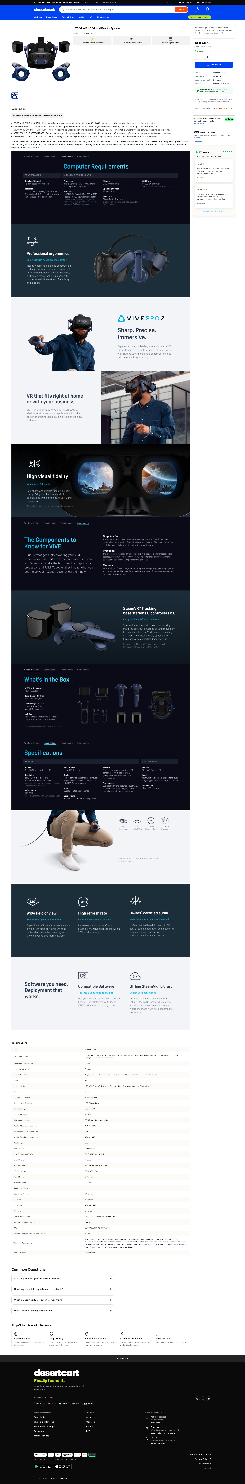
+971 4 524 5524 (158, 1443)
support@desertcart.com (163, 1433)
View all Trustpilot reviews (214, 211)
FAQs (207, 1468)
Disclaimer (204, 1463)
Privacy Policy (203, 1459)
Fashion (81, 17)
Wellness (38, 17)
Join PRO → (199, 141)
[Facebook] (208, 1398)
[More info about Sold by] (225, 72)
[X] (203, 1398)
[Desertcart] (44, 9)
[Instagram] (197, 1398)
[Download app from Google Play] (43, 1466)
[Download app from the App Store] (63, 1466)
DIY (91, 17)
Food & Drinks (68, 17)
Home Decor (51, 17)
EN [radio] (167, 2)
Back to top (122, 1358)
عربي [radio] (171, 2)
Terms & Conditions (200, 1454)
